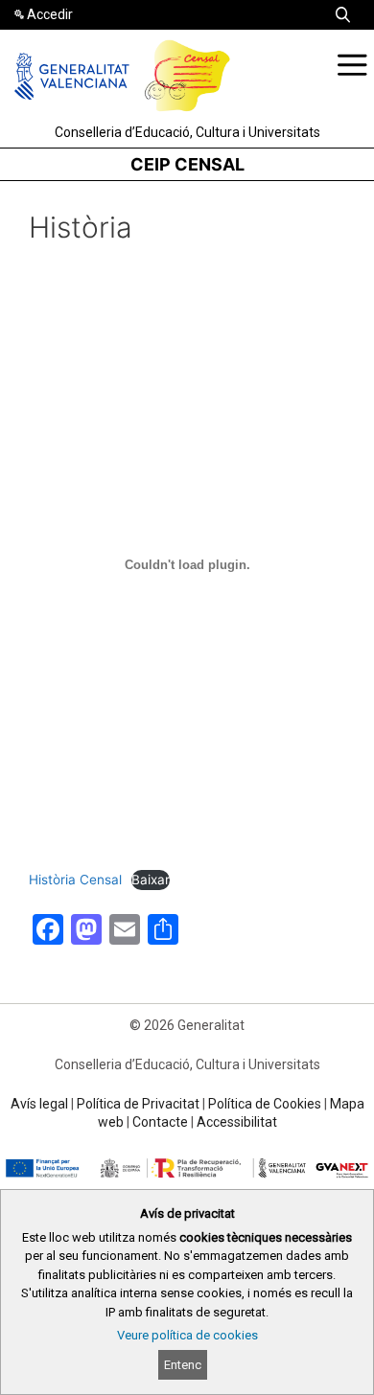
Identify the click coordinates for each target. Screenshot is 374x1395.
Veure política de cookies (187, 1335)
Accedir (50, 14)
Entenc (182, 1365)
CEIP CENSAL (187, 164)
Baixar (150, 879)
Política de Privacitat (138, 1103)
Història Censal (75, 879)
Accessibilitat (237, 1122)
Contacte (160, 1122)
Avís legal (39, 1103)
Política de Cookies (264, 1103)
